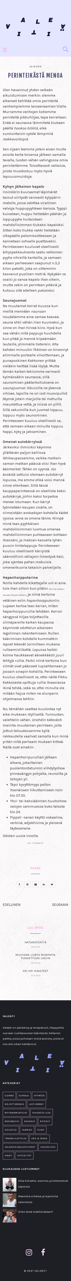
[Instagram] (29, 1252)
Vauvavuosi (48, 1147)
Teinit (40, 1130)
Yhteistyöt (24, 1155)
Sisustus (11, 1130)
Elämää (9, 1095)
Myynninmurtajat (16, 1112)
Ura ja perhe (39, 1138)
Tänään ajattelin (15, 1138)
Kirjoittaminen (14, 1104)
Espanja (24, 1095)
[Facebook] (43, 1252)
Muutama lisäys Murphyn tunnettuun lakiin (35, 956)
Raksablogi (12, 1121)
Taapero (27, 1130)
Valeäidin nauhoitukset (20, 1147)
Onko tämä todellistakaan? (35, 1211)
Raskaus (29, 1121)
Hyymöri (39, 1095)
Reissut (45, 1121)
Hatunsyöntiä (35, 942)
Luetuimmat (36, 1104)
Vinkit (8, 1155)
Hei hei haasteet (35, 971)
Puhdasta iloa (41, 1112)
